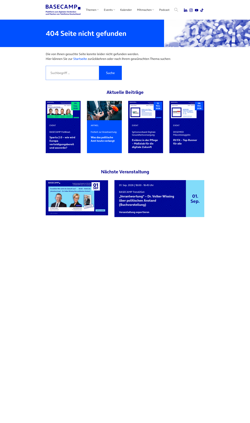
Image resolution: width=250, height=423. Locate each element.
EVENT (52, 125)
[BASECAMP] (63, 10)
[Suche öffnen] (176, 10)
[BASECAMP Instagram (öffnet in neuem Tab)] (191, 10)
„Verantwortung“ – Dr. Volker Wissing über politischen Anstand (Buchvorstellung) (146, 198)
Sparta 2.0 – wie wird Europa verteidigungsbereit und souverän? (62, 140)
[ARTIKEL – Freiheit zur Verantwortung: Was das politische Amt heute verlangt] (104, 111)
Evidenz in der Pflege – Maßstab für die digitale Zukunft (145, 140)
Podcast (164, 10)
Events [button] (108, 10)
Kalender (126, 10)
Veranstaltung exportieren (134, 212)
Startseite (80, 59)
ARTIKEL (95, 125)
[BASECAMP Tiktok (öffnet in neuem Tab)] (202, 10)
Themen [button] (91, 10)
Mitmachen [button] (144, 10)
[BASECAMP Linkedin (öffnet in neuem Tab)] (185, 10)
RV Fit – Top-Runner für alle (185, 138)
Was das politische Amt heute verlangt (104, 136)
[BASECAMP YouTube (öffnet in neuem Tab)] (196, 10)
